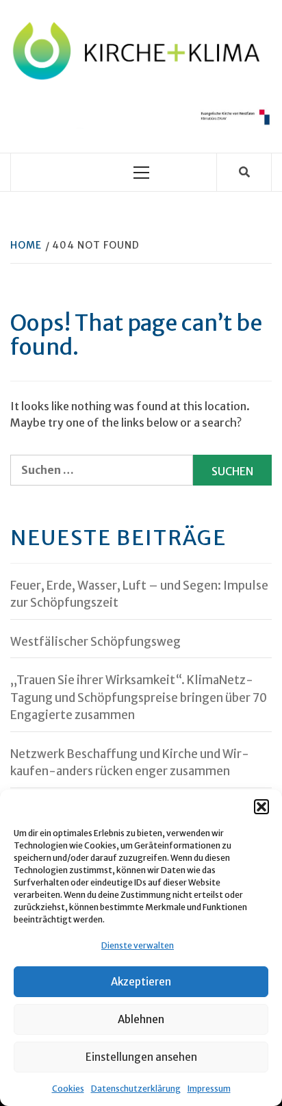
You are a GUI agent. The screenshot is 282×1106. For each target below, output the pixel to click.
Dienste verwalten (137, 945)
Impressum (209, 1088)
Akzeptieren (141, 981)
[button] (261, 807)
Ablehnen (141, 1019)
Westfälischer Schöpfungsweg (95, 641)
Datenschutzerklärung (136, 1088)
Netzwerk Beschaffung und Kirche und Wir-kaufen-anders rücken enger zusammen (129, 762)
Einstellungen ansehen (141, 1057)
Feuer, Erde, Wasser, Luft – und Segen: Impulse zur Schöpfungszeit (139, 594)
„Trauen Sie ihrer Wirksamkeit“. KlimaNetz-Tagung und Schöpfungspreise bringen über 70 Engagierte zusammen (138, 697)
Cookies (68, 1088)
